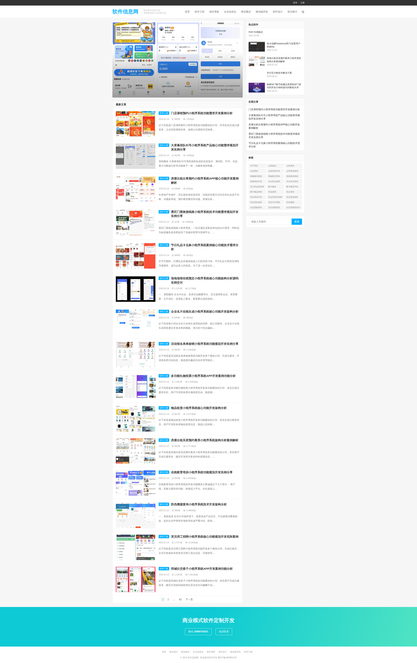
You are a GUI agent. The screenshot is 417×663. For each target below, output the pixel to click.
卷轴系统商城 (292, 176)
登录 (295, 2)
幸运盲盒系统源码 (257, 187)
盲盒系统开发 (256, 197)
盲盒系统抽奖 (292, 197)
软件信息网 (125, 11)
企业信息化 (230, 11)
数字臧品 (272, 186)
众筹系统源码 (292, 171)
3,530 (193, 542)
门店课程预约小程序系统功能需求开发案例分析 (202, 113)
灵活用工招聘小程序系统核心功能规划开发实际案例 (204, 536)
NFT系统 (254, 166)
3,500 (193, 382)
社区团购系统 (256, 207)
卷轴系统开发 (256, 181)
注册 (302, 2)
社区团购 (290, 202)
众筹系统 (254, 171)
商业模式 (246, 11)
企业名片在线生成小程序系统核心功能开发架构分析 (204, 311)
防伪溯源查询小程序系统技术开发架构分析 (199, 504)
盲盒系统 (290, 192)
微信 (198, 631)
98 (189, 317)
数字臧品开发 (292, 186)
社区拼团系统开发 (293, 208)
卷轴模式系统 (274, 176)
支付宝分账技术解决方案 (279, 72)
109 (190, 155)
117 (192, 288)
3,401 (193, 574)
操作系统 (214, 11)
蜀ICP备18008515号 (227, 657)
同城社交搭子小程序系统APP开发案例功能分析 (202, 568)
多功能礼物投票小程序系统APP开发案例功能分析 (203, 376)
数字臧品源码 (256, 192)
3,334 (191, 350)
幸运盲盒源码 (274, 181)
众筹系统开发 (274, 171)
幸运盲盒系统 (292, 181)
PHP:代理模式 (256, 32)
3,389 (191, 510)
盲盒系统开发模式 (275, 197)
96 (189, 255)
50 (189, 188)
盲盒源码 (272, 192)
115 (190, 119)
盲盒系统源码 (256, 202)
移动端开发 (262, 11)
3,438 (191, 478)
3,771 (191, 446)
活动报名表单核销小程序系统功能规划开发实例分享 (204, 343)
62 (180, 599)
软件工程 (199, 11)
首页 (187, 11)
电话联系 (224, 631)
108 (189, 222)
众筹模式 (272, 166)
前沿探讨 (292, 11)
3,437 (191, 414)
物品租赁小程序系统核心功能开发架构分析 (199, 408)
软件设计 (278, 11)
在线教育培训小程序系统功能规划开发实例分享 (202, 472)
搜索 (296, 221)
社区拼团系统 (274, 207)
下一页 (189, 599)
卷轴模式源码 (256, 176)
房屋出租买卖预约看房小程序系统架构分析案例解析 (204, 440)
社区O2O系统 (274, 202)
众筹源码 (290, 166)
